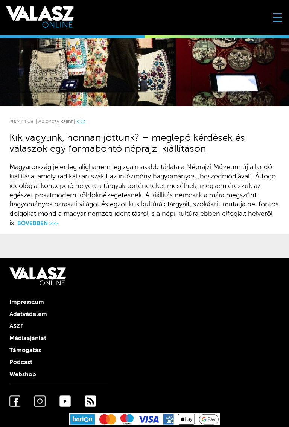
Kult (80, 121)
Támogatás (25, 350)
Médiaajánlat (27, 338)
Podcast (20, 362)
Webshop (22, 374)
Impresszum (26, 302)
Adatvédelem (28, 314)
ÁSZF (16, 326)
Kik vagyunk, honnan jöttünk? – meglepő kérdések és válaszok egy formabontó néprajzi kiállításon (127, 143)
